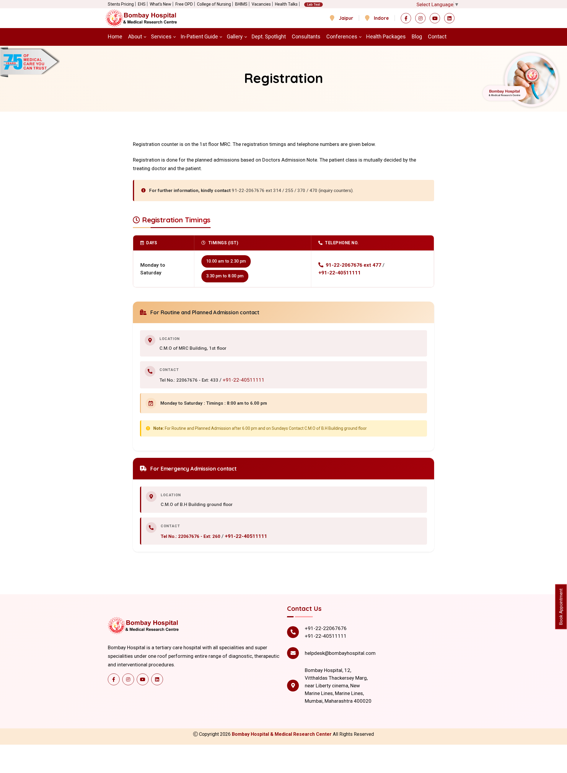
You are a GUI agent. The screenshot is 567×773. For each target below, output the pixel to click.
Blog (417, 36)
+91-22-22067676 (326, 628)
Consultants (306, 36)
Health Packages (386, 36)
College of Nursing (214, 4)
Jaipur (346, 18)
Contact (437, 36)
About (135, 36)
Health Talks (286, 4)
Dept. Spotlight (269, 36)
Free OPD (184, 4)
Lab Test (313, 4)
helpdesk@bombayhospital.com (340, 653)
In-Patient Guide (199, 36)
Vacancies (261, 4)
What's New (160, 4)
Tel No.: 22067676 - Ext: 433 (189, 380)
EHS (142, 4)
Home (115, 36)
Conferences (341, 36)
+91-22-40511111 (339, 273)
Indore (381, 18)
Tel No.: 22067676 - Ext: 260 (191, 536)
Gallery (235, 36)
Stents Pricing (121, 4)
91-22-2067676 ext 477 (353, 265)
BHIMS (241, 4)
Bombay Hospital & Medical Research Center (282, 734)
